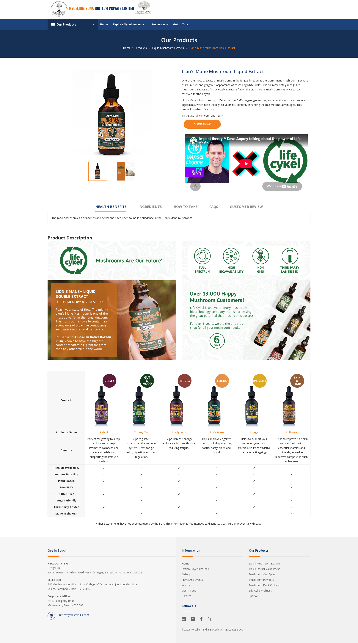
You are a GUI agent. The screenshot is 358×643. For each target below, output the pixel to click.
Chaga (254, 432)
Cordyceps (179, 432)
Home (104, 24)
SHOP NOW (202, 124)
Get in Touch (181, 24)
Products (141, 48)
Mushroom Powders (261, 579)
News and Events (192, 579)
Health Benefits (110, 206)
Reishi (104, 432)
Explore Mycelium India (129, 24)
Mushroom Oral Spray (262, 574)
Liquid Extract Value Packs (264, 569)
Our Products (66, 24)
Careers (186, 596)
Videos (186, 585)
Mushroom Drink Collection (265, 585)
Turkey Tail (141, 432)
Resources (159, 24)
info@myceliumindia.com (74, 615)
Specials (254, 596)
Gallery (186, 574)
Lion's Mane (216, 432)
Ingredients (150, 206)
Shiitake (291, 432)
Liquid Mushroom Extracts (168, 48)
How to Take (185, 206)
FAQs (213, 206)
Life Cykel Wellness (260, 590)
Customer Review (246, 206)
